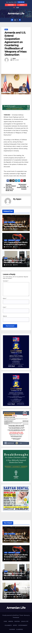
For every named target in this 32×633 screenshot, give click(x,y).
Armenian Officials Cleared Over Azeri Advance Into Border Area (11, 187)
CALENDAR (12, 629)
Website (5, 316)
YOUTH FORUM (11, 222)
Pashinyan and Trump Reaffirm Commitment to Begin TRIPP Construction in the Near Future (16, 595)
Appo (14, 58)
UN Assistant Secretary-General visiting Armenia (21, 187)
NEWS (6, 29)
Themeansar (16, 617)
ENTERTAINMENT (22, 625)
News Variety (11, 240)
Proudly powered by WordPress (10, 615)
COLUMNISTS (8, 625)
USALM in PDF (24, 621)
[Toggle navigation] (15, 20)
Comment (5, 281)
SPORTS (18, 240)
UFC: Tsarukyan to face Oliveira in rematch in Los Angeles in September (15, 244)
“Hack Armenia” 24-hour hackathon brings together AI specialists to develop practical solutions (15, 227)
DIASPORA (17, 621)
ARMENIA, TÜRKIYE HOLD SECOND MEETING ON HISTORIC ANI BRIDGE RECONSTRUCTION (14, 263)
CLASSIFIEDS (19, 629)
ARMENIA (10, 621)
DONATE (22, 5)
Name (5, 298)
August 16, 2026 (11, 540)
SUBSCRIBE (11, 5)
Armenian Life (16, 13)
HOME (5, 621)
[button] (17, 20)
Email (4, 307)
